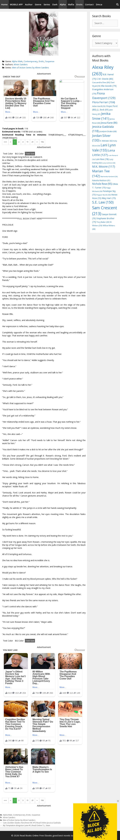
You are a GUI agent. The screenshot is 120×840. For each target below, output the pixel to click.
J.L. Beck (103, 109)
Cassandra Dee (101, 82)
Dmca (99, 4)
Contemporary (30, 61)
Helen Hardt (99, 106)
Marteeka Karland (109, 176)
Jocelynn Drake (108, 131)
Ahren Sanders (21, 64)
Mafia (71, 4)
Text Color (8, 153)
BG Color (19, 153)
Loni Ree (102, 159)
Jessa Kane (109, 122)
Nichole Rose (102, 183)
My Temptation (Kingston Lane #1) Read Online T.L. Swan (26, 825)
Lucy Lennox (108, 163)
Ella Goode (108, 85)
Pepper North (103, 195)
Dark (54, 4)
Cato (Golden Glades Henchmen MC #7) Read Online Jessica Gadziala (32, 823)
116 (42, 142)
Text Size (30, 153)
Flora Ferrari (103, 102)
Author (28, 4)
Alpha (63, 4)
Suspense (49, 61)
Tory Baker (103, 222)
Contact (89, 4)
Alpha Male (17, 61)
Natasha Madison (101, 180)
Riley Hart (109, 198)
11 (27, 142)
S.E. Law (103, 202)
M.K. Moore (103, 166)
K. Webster (106, 141)
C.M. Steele (105, 78)
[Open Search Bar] (117, 4)
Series (47, 4)
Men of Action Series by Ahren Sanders (30, 67)
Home (4, 4)
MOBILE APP (16, 4)
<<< (5, 142)
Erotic (79, 4)
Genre (38, 4)
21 (32, 142)
